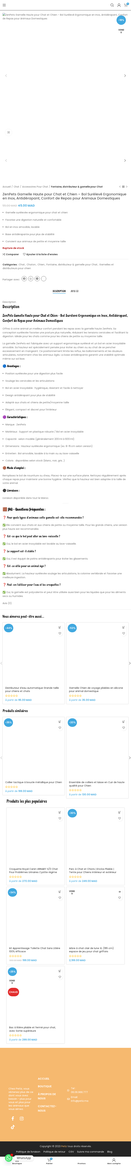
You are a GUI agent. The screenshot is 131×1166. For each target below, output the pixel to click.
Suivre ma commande (90, 1151)
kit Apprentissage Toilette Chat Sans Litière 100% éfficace (34, 950)
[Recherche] (112, 5)
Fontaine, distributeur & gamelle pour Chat (77, 186)
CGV (71, 1151)
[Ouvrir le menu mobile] (4, 5)
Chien (41, 264)
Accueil (7, 186)
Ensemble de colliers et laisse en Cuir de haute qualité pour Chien (97, 784)
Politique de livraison (28, 1151)
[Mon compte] (119, 5)
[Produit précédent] (120, 187)
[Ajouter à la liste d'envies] (60, 633)
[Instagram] (21, 1118)
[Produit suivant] (126, 187)
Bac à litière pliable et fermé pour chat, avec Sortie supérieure (32, 1029)
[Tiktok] (13, 1127)
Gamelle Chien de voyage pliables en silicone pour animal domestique (96, 689)
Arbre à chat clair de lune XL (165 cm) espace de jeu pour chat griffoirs (91, 950)
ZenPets (8, 315)
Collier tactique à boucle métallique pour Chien (33, 782)
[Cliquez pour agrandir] (8, 132)
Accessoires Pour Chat (35, 186)
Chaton (31, 264)
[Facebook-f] (13, 1118)
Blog (109, 1151)
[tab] (59, 291)
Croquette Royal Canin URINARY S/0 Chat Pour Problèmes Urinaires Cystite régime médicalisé (33, 872)
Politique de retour (54, 1151)
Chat (16, 186)
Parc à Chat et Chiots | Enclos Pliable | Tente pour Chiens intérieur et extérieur (92, 870)
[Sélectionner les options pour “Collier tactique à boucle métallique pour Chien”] (60, 722)
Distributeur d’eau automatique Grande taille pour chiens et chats (32, 689)
